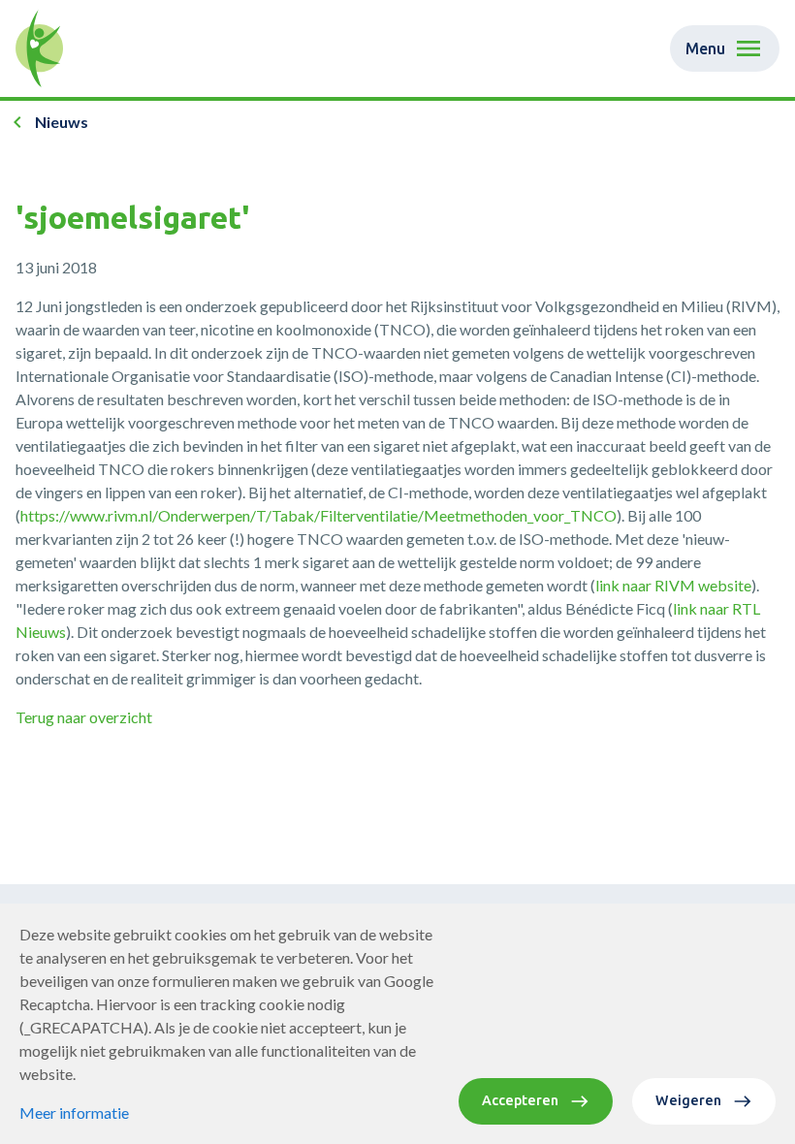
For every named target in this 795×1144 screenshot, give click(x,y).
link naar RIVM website (673, 585)
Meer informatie (74, 1112)
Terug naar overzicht (84, 717)
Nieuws (61, 121)
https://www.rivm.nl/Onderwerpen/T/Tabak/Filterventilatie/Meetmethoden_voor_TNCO (318, 515)
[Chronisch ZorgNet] (39, 48)
